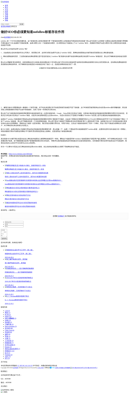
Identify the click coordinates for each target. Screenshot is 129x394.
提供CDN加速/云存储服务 (62, 367)
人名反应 (9, 341)
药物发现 (9, 343)
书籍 (6, 14)
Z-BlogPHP (40, 367)
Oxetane (8, 355)
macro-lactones (11, 326)
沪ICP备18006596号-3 (91, 367)
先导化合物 (10, 345)
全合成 (9, 328)
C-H (7, 311)
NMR (8, 320)
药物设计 (9, 351)
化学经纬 (15, 367)
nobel (8, 316)
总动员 (8, 332)
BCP (7, 353)
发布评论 (4, 238)
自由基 (8, 322)
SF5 (7, 358)
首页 (6, 5)
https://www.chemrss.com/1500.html (20, 154)
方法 (6, 10)
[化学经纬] (5, 2)
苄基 (7, 336)
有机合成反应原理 (12, 349)
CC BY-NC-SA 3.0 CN (25, 365)
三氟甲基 (9, 324)
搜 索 (21, 24)
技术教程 (7, 26)
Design (8, 347)
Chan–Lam (9, 330)
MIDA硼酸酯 (10, 318)
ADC (8, 356)
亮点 (6, 7)
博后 (7, 312)
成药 (7, 334)
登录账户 (61, 216)
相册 (6, 18)
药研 (6, 12)
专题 (6, 16)
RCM (8, 314)
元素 (7, 338)
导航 (6, 20)
